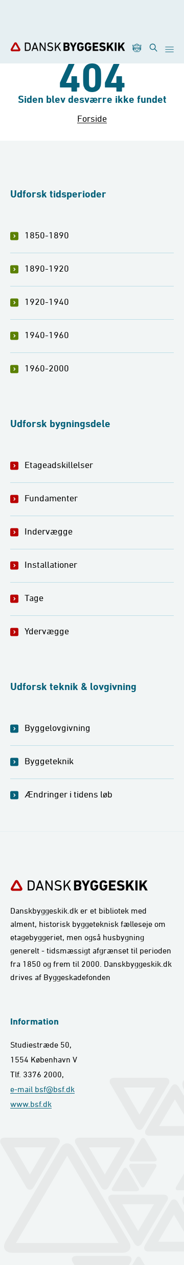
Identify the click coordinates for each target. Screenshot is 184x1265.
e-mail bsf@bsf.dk (42, 1089)
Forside (92, 118)
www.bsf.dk (31, 1103)
